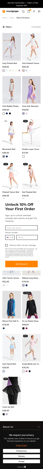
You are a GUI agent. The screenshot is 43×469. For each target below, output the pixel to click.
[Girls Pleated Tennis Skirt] (31, 47)
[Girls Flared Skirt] (11, 347)
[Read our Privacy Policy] (36, 249)
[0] (28, 11)
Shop (12, 18)
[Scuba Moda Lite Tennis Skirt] (31, 347)
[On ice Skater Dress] (31, 304)
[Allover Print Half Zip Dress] (11, 304)
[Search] (23, 11)
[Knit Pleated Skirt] (31, 176)
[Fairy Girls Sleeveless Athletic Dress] (31, 90)
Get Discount (21, 264)
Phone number (11, 232)
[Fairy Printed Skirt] (11, 47)
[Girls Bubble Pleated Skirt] (11, 90)
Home (4, 18)
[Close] (39, 201)
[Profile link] (33, 11)
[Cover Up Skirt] (11, 390)
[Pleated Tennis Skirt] (11, 176)
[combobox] (10, 237)
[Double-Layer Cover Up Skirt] (31, 133)
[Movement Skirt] (11, 133)
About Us (8, 427)
